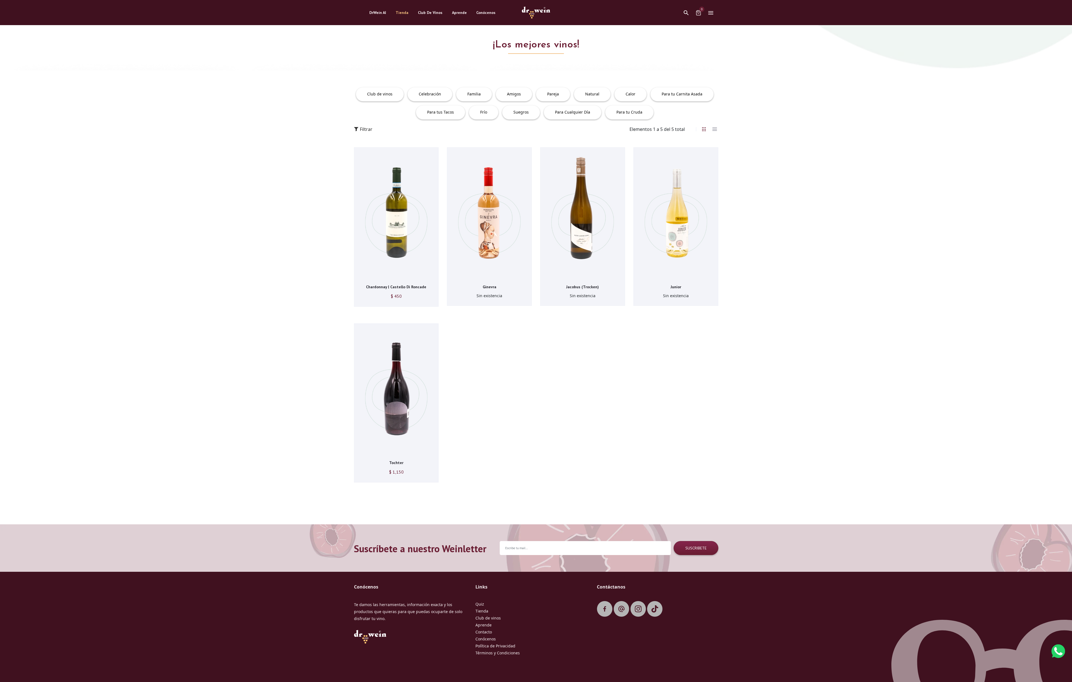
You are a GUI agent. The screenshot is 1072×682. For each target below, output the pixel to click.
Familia (474, 94)
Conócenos (485, 639)
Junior (676, 286)
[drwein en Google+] (621, 609)
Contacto (483, 632)
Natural (592, 94)
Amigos (514, 94)
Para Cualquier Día (572, 112)
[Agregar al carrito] (387, 275)
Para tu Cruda (629, 112)
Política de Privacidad (495, 646)
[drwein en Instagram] (638, 609)
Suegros (521, 112)
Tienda (481, 611)
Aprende (483, 625)
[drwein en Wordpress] (654, 609)
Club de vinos (380, 94)
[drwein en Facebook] (604, 609)
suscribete (696, 548)
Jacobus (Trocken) (582, 286)
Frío (483, 112)
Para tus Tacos (440, 112)
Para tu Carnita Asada (682, 94)
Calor (630, 94)
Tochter (396, 462)
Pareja (553, 94)
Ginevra (489, 286)
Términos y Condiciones (497, 652)
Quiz (479, 604)
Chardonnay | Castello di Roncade (396, 286)
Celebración (430, 94)
